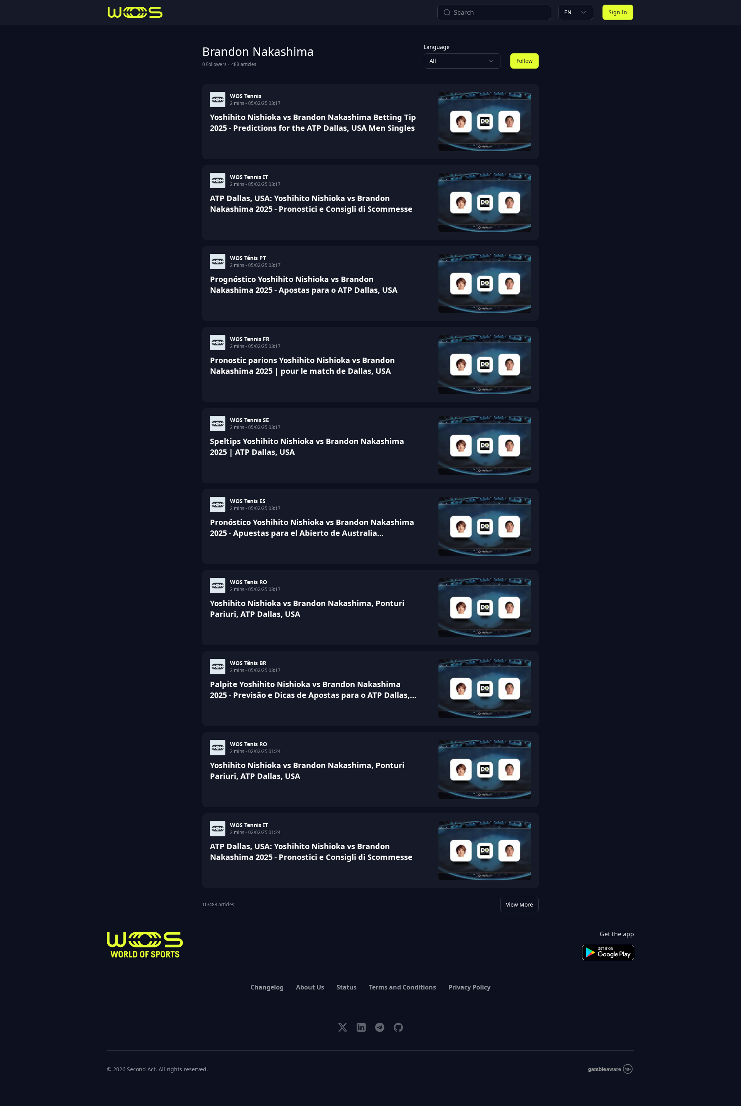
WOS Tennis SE (249, 420)
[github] (398, 1027)
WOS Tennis (245, 96)
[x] (342, 1027)
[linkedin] (361, 1027)
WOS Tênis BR (248, 663)
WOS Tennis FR (249, 339)
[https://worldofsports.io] (135, 12)
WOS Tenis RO (248, 582)
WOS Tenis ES (248, 501)
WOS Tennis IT (249, 177)
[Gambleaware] (610, 1069)
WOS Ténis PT (248, 258)
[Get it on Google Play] (608, 952)
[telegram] (379, 1027)
